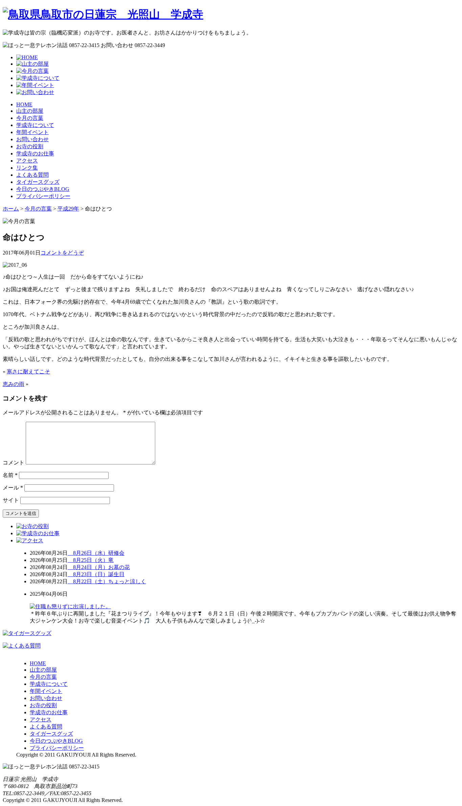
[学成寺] (103, 14)
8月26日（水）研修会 (96, 553)
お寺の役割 (29, 146)
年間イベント (32, 132)
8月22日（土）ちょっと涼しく (107, 581)
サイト (11, 500)
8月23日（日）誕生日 (96, 574)
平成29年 (68, 209)
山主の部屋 (29, 111)
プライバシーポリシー (43, 196)
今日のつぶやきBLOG (42, 189)
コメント (13, 462)
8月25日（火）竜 (91, 560)
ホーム (11, 209)
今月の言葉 (29, 118)
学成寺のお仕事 (35, 153)
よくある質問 (32, 175)
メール (13, 488)
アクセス (27, 161)
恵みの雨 (13, 384)
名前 (10, 475)
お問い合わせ (32, 139)
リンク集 (27, 168)
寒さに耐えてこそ (28, 371)
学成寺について (35, 125)
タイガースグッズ (38, 182)
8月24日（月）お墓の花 (99, 567)
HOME (24, 104)
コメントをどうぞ (62, 253)
